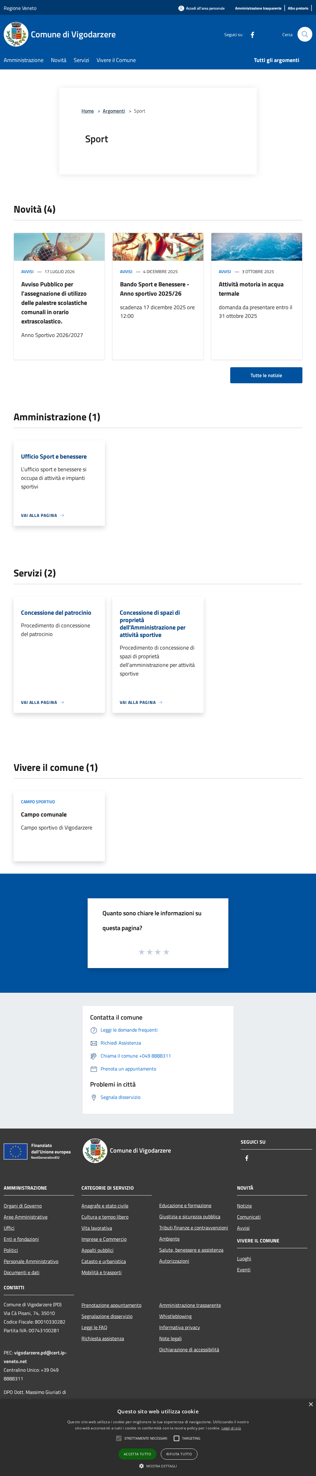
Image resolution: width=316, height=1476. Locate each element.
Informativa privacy (179, 1327)
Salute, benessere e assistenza (191, 1250)
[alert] (158, 1437)
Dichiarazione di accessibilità (189, 1349)
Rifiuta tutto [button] (179, 1454)
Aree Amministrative (26, 1216)
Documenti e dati (22, 1272)
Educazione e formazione (185, 1205)
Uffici (9, 1228)
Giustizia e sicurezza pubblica (189, 1216)
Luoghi (244, 1258)
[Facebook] (250, 34)
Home (87, 110)
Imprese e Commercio (104, 1239)
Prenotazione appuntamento (111, 1305)
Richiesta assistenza (102, 1338)
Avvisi (27, 271)
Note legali (170, 1338)
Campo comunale (44, 814)
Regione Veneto (20, 8)
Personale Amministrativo (31, 1261)
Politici (11, 1250)
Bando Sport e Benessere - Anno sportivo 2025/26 (154, 288)
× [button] (310, 1404)
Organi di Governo (23, 1205)
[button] (119, 1438)
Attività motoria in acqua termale (251, 288)
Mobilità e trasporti (101, 1272)
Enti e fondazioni (21, 1239)
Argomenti (114, 110)
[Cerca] (304, 34)
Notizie (244, 1205)
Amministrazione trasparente (190, 1305)
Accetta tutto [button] (137, 1454)
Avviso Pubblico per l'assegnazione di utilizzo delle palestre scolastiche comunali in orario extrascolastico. (54, 302)
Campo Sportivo (38, 801)
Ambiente (169, 1238)
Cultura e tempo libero (104, 1216)
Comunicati (249, 1216)
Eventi (244, 1269)
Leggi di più (231, 1428)
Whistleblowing (175, 1316)
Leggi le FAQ (94, 1327)
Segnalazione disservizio (106, 1316)
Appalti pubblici (97, 1250)
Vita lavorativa (96, 1228)
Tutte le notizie (266, 375)
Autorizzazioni (174, 1261)
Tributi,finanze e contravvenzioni (193, 1227)
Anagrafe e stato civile (104, 1205)
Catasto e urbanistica (103, 1261)
